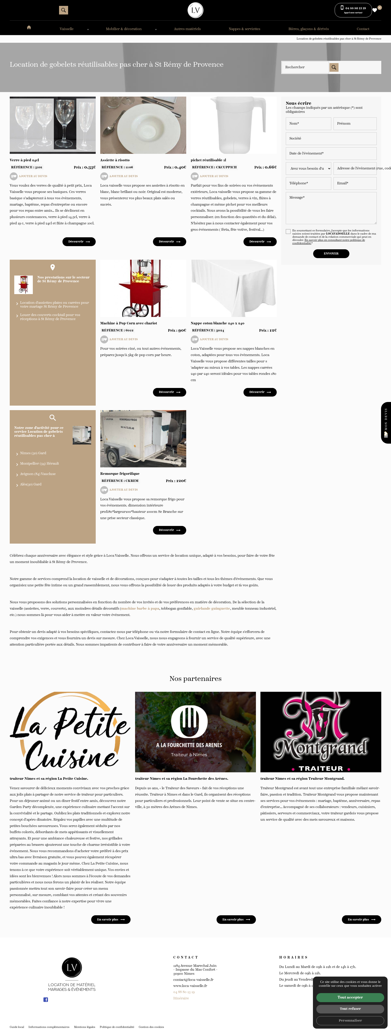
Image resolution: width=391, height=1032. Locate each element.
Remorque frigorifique (120, 474)
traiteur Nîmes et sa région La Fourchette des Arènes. (181, 779)
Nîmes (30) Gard (33, 453)
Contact (363, 29)
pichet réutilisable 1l (208, 160)
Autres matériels (187, 29)
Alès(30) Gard (30, 484)
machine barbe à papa (140, 608)
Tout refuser (350, 1009)
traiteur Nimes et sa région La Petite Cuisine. (49, 779)
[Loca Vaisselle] (195, 10)
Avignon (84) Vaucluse (38, 474)
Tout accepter (350, 997)
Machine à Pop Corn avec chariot (128, 323)
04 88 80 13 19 (184, 992)
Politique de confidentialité (117, 1027)
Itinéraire (181, 998)
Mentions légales (84, 1027)
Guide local (17, 1027)
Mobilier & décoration (124, 29)
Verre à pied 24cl (24, 160)
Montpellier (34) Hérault (39, 463)
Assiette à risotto (115, 160)
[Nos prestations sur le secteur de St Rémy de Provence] (23, 285)
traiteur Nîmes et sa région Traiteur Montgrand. (302, 779)
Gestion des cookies (151, 1027)
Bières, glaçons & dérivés (308, 29)
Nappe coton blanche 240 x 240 (217, 323)
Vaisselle (67, 29)
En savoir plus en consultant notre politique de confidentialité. (328, 241)
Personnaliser (350, 1020)
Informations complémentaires (49, 1027)
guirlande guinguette (212, 608)
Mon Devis (386, 419)
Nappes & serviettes (244, 29)
